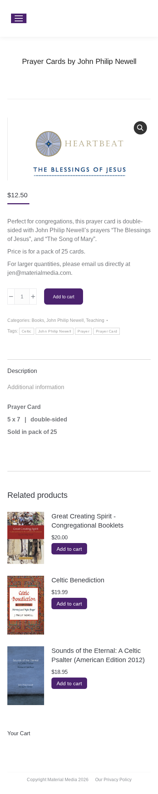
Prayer (83, 331)
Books (38, 320)
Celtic (27, 331)
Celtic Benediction (77, 580)
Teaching (95, 320)
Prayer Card (106, 331)
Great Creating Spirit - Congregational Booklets (87, 521)
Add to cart (63, 296)
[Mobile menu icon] (18, 18)
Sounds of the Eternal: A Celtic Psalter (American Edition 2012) (98, 655)
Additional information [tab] (35, 387)
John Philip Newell (65, 320)
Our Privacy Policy (113, 779)
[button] (140, 127)
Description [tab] (22, 371)
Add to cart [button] (69, 549)
